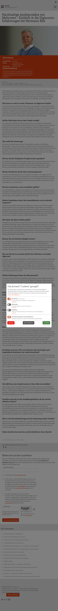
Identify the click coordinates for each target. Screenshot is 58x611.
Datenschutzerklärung (13, 295)
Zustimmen (46, 323)
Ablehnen (11, 323)
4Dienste (14, 302)
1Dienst (14, 313)
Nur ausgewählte (28, 323)
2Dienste (14, 307)
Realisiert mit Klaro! (46, 325)
